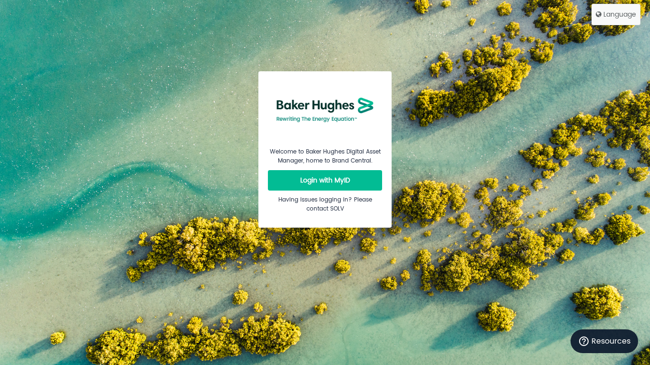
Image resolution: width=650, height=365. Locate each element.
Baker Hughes (325, 109)
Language (618, 14)
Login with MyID (325, 180)
